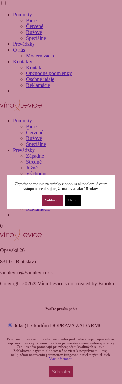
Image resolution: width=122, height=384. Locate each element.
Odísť (72, 200)
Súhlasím (52, 200)
